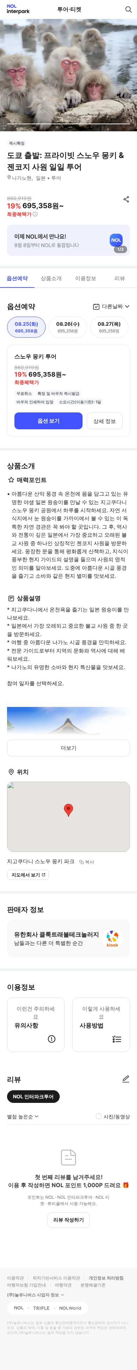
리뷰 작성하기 (68, 1220)
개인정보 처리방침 (106, 1277)
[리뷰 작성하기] (126, 1079)
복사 (89, 862)
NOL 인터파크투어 (33, 1096)
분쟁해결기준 (93, 1285)
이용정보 (85, 278)
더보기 (69, 747)
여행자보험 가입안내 (26, 1285)
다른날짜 (112, 306)
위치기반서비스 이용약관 (56, 1277)
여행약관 (63, 1285)
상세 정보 (104, 421)
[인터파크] (15, 9)
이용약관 (15, 1277)
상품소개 (51, 278)
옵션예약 (17, 278)
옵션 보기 (49, 420)
